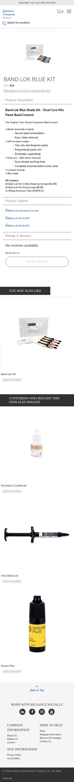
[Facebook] (32, 712)
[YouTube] (51, 712)
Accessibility (13, 758)
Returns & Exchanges (50, 738)
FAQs (42, 731)
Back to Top (37, 690)
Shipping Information (50, 735)
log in (13, 91)
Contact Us (45, 741)
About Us (12, 736)
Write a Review (37, 262)
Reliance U (12, 739)
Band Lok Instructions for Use (23, 211)
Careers (11, 742)
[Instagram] (42, 712)
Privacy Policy (14, 755)
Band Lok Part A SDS (18, 218)
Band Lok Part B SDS (18, 226)
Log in (6, 380)
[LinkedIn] (22, 712)
